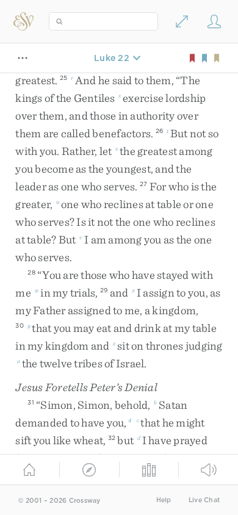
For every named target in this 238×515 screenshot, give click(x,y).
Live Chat (204, 500)
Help (163, 500)
